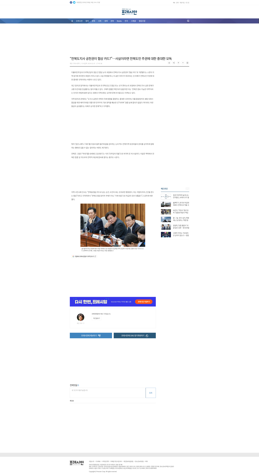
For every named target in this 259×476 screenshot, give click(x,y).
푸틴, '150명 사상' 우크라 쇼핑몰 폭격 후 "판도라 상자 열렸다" (180, 197)
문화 (112, 21)
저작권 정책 (105, 461)
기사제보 (98, 461)
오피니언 (79, 21)
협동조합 (142, 21)
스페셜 (133, 21)
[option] (175, 214)
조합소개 (91, 461)
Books (119, 21)
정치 (87, 21)
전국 (126, 21)
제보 (174, 3)
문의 (177, 3)
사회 (99, 21)
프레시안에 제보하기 (89, 335)
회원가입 (182, 3)
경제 (93, 21)
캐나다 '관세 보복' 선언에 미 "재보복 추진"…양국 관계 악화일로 (181, 220)
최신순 (72, 401)
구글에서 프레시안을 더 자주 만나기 (84, 256)
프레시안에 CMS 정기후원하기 (132, 335)
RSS (146, 461)
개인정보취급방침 (128, 461)
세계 (106, 21)
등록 (150, 393)
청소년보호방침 (139, 461)
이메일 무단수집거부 (116, 461)
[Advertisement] (129, 41)
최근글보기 (96, 318)
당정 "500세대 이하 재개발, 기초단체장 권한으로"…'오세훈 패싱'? (181, 205)
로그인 (187, 3)
